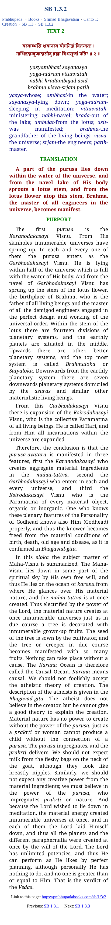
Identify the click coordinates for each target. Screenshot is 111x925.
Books (33, 19)
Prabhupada (12, 19)
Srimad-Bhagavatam (61, 19)
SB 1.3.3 (82, 906)
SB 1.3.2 (45, 24)
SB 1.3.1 (51, 906)
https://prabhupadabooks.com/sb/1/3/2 (74, 897)
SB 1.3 (27, 24)
